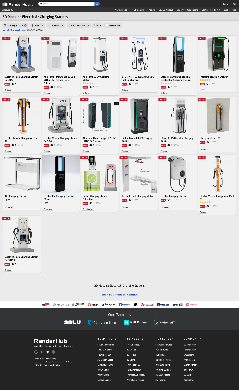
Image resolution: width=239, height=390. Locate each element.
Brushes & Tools (162, 365)
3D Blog (187, 375)
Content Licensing (105, 365)
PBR (99, 25)
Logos (48, 346)
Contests (206, 10)
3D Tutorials (160, 380)
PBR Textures (161, 350)
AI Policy (69, 362)
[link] (226, 4)
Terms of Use (39, 359)
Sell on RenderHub (105, 345)
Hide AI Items (114, 25)
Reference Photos (163, 360)
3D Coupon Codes (105, 360)
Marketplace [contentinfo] (121, 10)
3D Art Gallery (190, 345)
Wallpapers (192, 10)
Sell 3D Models (166, 10)
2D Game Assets (162, 375)
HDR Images (160, 355)
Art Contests (189, 360)
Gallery (180, 10)
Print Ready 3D (133, 365)
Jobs (234, 10)
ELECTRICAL (20, 30)
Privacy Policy (51, 359)
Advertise (57, 346)
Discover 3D (7, 10)
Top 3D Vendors (104, 350)
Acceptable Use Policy (42, 362)
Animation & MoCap (135, 380)
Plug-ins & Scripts (163, 370)
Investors (68, 346)
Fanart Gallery (190, 350)
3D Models (131, 355)
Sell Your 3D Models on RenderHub (119, 294)
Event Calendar (190, 365)
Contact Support (104, 380)
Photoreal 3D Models (136, 375)
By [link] (8, 90)
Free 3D (151, 10)
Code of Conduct (58, 362)
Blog (226, 10)
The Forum (189, 370)
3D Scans (131, 360)
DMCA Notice (103, 370)
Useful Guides (103, 375)
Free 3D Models (134, 345)
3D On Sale (139, 10)
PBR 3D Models (134, 370)
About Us (38, 346)
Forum (217, 10)
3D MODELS (7, 30)
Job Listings (189, 380)
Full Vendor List (104, 355)
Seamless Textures (163, 345)
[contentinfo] (47, 4)
